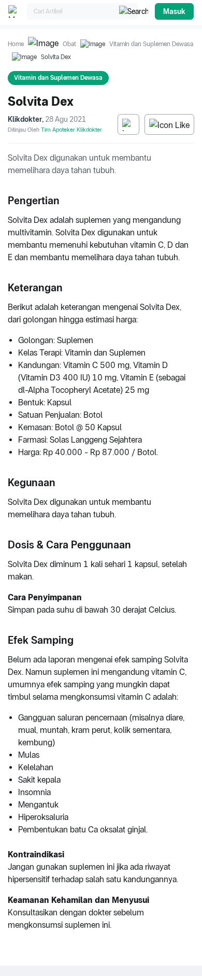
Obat (69, 44)
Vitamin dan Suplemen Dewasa (151, 44)
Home (16, 44)
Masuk (174, 11)
